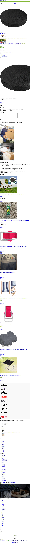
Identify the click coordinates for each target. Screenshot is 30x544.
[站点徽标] (15, 3)
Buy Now (2, 47)
